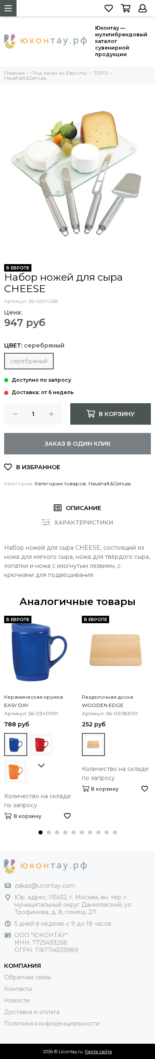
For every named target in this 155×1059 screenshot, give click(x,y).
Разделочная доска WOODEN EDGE (107, 701)
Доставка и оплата (32, 1012)
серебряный (29, 361)
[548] (93, 744)
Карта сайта (98, 1051)
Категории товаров (60, 483)
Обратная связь (27, 977)
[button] (40, 832)
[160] (15, 771)
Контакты (18, 989)
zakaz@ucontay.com (44, 885)
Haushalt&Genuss (109, 483)
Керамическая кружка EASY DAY (33, 701)
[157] (15, 744)
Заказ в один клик (78, 443)
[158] (41, 744)
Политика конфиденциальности (52, 1023)
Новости (17, 1000)
